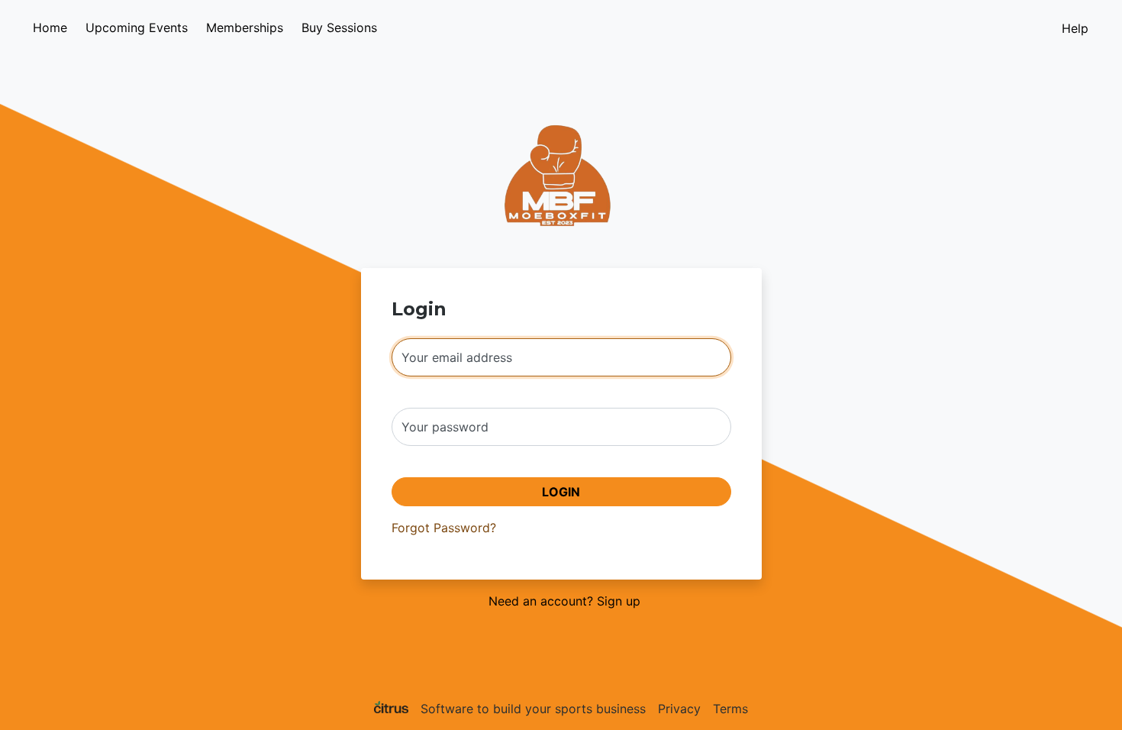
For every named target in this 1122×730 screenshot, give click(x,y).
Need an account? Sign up (564, 601)
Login (561, 491)
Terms (730, 708)
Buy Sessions (339, 27)
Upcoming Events (136, 27)
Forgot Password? (444, 527)
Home (50, 27)
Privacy (679, 708)
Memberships (244, 27)
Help (1075, 28)
